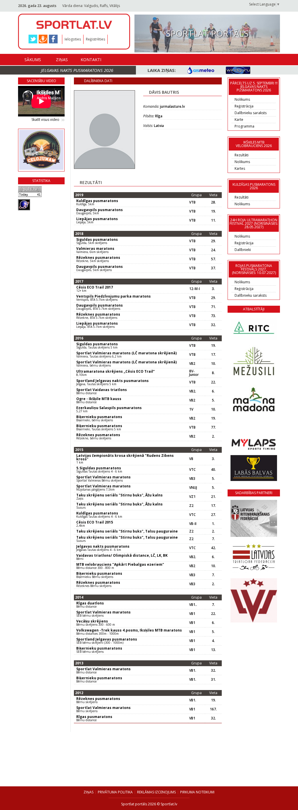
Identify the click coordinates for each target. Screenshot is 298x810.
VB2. (192, 391)
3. (213, 289)
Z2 (191, 505)
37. (213, 268)
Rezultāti (242, 155)
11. (213, 220)
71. (213, 307)
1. (213, 524)
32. (213, 325)
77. (213, 427)
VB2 (192, 363)
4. (213, 641)
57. (213, 259)
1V (191, 409)
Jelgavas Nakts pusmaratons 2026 (77, 70)
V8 (191, 459)
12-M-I (194, 289)
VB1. (192, 670)
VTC (192, 469)
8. (213, 373)
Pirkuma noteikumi (197, 792)
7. (213, 539)
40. (213, 469)
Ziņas (62, 59)
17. (213, 354)
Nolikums (242, 99)
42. (213, 548)
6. (213, 391)
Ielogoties (73, 39)
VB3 (192, 478)
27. (213, 515)
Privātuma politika (115, 792)
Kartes (240, 168)
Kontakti (91, 59)
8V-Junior (194, 372)
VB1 (192, 614)
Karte (239, 119)
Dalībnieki (243, 249)
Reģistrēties (95, 39)
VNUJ (193, 487)
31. (213, 679)
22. (213, 382)
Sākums (32, 59)
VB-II (192, 524)
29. (213, 241)
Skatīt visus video (45, 119)
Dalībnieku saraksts (251, 112)
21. (213, 496)
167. (213, 709)
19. (213, 211)
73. (213, 316)
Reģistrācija (244, 106)
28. (213, 202)
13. (213, 650)
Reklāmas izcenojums (156, 792)
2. (213, 436)
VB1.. (193, 604)
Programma (244, 126)
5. (213, 400)
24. (213, 250)
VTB (192, 202)
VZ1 (192, 496)
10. (213, 363)
